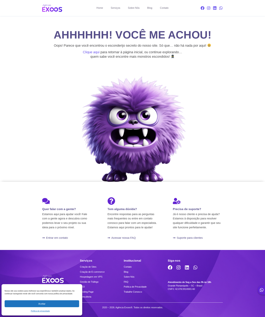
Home (99, 8)
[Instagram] (209, 8)
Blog (149, 8)
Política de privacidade (40, 311)
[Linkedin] (215, 8)
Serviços (115, 8)
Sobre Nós (134, 8)
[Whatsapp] (221, 8)
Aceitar (41, 303)
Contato (164, 8)
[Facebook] (202, 8)
